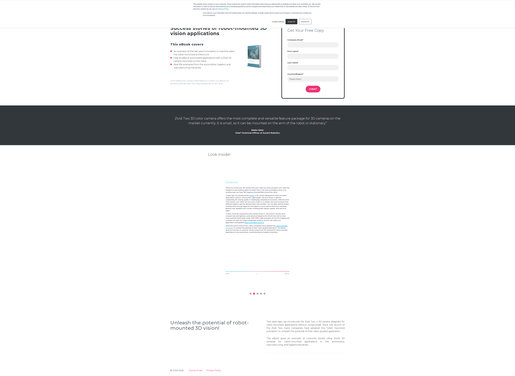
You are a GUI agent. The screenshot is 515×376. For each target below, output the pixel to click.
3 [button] (257, 294)
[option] (257, 225)
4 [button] (261, 294)
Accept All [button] (291, 21)
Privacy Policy (223, 9)
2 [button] (254, 294)
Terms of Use (196, 370)
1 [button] (250, 294)
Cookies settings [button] (278, 21)
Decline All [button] (305, 21)
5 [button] (264, 294)
